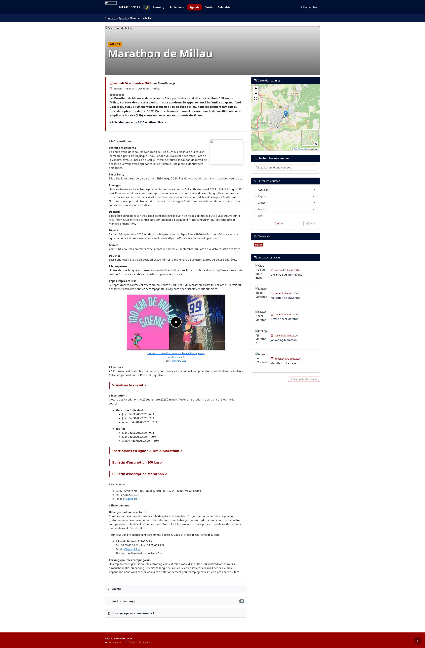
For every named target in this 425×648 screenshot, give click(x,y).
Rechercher (310, 7)
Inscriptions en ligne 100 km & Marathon (145, 451)
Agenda (194, 7)
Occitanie (143, 88)
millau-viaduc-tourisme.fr (144, 553)
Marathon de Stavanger (285, 298)
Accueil (112, 18)
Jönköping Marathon (284, 340)
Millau (156, 88)
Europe (118, 88)
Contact (132, 642)
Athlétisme (177, 7)
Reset (313, 223)
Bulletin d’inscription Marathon (138, 474)
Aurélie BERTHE (178, 360)
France (130, 88)
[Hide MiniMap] (316, 143)
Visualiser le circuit (127, 385)
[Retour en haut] (418, 641)
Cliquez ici (130, 499)
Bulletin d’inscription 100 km (135, 462)
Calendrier (225, 7)
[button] (286, 113)
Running (158, 7)
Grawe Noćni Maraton (284, 319)
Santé (208, 7)
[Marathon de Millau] (226, 151)
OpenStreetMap (301, 149)
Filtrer (280, 223)
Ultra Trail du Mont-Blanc (286, 274)
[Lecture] (175, 322)
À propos (147, 642)
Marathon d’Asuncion (284, 363)
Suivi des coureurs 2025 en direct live (137, 122)
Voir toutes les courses (306, 379)
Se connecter (115, 642)
